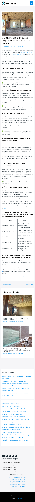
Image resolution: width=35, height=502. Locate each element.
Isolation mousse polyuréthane (12, 414)
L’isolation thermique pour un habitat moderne (15, 381)
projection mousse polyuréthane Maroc (15, 440)
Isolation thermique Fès (9, 467)
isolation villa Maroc (26, 427)
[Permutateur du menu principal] (31, 3)
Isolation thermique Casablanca (12, 424)
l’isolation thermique (26, 52)
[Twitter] (7, 456)
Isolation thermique (8, 422)
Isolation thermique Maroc (10, 427)
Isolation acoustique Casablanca (17, 477)
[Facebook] (3, 456)
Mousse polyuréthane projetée (12, 432)
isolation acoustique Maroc (10, 404)
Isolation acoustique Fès (17, 483)
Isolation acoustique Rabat (17, 479)
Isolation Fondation (22, 409)
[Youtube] (13, 456)
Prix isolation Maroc (8, 435)
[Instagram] (10, 456)
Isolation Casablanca (8, 409)
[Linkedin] (16, 456)
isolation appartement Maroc (11, 406)
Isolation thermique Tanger (9, 465)
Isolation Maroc (22, 411)
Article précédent (6, 284)
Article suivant (29, 284)
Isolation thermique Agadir (9, 469)
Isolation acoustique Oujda (17, 486)
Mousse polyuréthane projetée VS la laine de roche (16, 319)
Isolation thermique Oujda (9, 471)
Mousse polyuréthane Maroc (11, 430)
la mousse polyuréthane (17, 54)
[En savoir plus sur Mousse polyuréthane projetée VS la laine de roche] (17, 305)
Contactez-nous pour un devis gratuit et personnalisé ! (17, 276)
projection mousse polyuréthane (12, 437)
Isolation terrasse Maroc (23, 419)
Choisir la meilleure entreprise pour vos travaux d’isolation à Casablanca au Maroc (16, 350)
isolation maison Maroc (9, 411)
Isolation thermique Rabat (9, 464)
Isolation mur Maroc (8, 419)
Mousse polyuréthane (8, 46)
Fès (5, 208)
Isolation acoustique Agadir (17, 484)
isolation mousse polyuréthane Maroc (14, 417)
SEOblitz (20, 498)
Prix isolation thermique (23, 435)
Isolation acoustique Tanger (17, 481)
